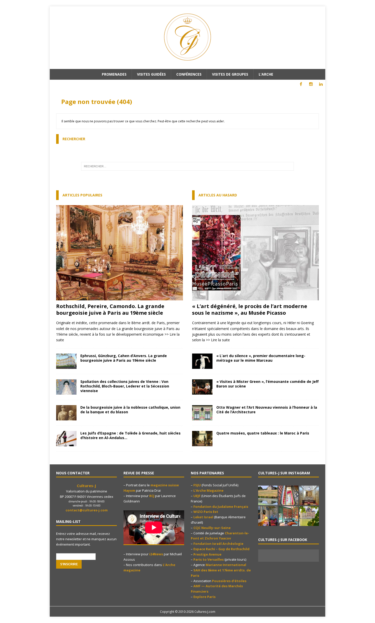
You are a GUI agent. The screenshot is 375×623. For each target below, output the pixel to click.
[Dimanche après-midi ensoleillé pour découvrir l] (268, 495)
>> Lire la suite (218, 339)
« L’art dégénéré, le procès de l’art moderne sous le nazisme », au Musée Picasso (249, 309)
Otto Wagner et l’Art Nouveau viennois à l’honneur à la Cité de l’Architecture (266, 409)
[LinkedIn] (320, 84)
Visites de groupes (230, 74)
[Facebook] (300, 84)
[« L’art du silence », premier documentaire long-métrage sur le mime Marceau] (202, 365)
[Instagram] (310, 84)
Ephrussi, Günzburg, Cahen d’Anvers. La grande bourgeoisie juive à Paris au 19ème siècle (123, 358)
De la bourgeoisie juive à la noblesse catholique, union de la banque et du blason (130, 409)
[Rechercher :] (187, 166)
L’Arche (266, 74)
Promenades (114, 74)
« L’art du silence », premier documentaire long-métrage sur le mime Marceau (260, 358)
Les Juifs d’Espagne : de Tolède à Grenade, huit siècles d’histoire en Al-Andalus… (130, 435)
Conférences (189, 74)
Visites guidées (151, 74)
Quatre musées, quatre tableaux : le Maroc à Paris (262, 433)
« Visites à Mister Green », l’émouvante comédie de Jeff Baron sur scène (267, 384)
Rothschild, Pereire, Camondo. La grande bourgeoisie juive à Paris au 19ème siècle (110, 309)
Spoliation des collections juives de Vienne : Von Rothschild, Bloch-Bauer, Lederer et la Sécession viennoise (124, 386)
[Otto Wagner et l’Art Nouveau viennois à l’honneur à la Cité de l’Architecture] (202, 417)
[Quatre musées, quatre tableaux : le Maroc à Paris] (202, 443)
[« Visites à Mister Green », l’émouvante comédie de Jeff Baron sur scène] (202, 391)
